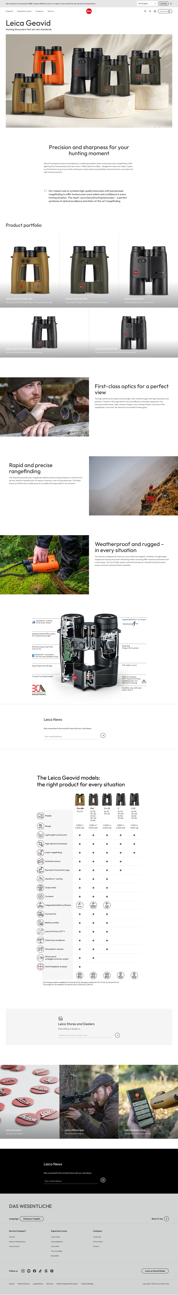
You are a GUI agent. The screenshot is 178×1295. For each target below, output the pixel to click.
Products (9, 11)
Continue (163, 4)
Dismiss (171, 3)
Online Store (164, 11)
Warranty (49, 1284)
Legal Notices (38, 1284)
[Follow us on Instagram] (23, 1271)
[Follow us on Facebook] (34, 1271)
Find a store (155, 11)
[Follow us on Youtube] (29, 1271)
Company (40, 11)
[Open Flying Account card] (150, 11)
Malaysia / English (31, 1218)
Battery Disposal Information (67, 1284)
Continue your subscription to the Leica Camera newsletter (103, 735)
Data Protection (24, 1284)
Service (51, 11)
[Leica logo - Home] (89, 11)
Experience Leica (24, 11)
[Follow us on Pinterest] (52, 1271)
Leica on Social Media (155, 1271)
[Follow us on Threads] (46, 1271)
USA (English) (143, 3)
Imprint (12, 1284)
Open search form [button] (145, 11)
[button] (166, 1218)
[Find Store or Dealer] (117, 1035)
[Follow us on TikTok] (40, 1271)
